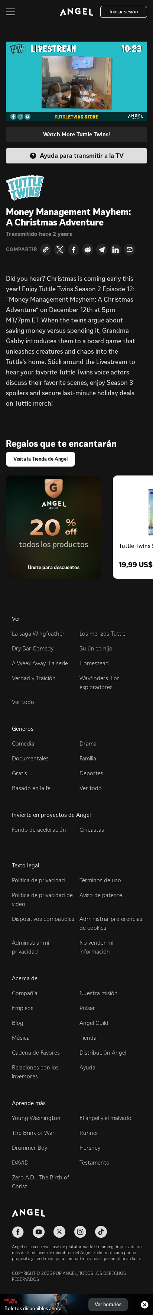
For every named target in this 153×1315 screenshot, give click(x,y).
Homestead (94, 663)
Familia (87, 758)
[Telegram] (101, 250)
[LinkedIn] (115, 250)
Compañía (25, 993)
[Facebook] (73, 250)
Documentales (30, 758)
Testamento (94, 1162)
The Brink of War (33, 1132)
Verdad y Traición (34, 678)
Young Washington (36, 1117)
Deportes (91, 773)
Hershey (89, 1147)
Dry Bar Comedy (32, 648)
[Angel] (76, 12)
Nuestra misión (98, 993)
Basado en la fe (31, 788)
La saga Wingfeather (38, 633)
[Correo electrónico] (129, 250)
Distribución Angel (102, 1052)
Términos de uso (100, 880)
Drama (88, 743)
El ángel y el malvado (105, 1117)
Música (21, 1037)
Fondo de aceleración (39, 829)
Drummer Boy (29, 1147)
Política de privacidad (38, 880)
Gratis (19, 773)
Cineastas (91, 829)
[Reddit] (87, 250)
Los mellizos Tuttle (102, 633)
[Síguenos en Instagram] (80, 1232)
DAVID (20, 1162)
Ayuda (87, 1067)
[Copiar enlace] (45, 250)
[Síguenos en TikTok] (101, 1232)
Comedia (23, 743)
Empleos (22, 1008)
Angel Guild (93, 1022)
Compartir (21, 250)
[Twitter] (59, 250)
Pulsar (87, 1008)
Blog (17, 1022)
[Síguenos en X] (59, 1232)
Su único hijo (96, 648)
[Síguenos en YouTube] (39, 1232)
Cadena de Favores (36, 1052)
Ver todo (23, 701)
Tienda (88, 1037)
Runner (88, 1132)
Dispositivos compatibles (43, 918)
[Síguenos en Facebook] (18, 1232)
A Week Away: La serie (40, 663)
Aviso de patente (100, 895)
